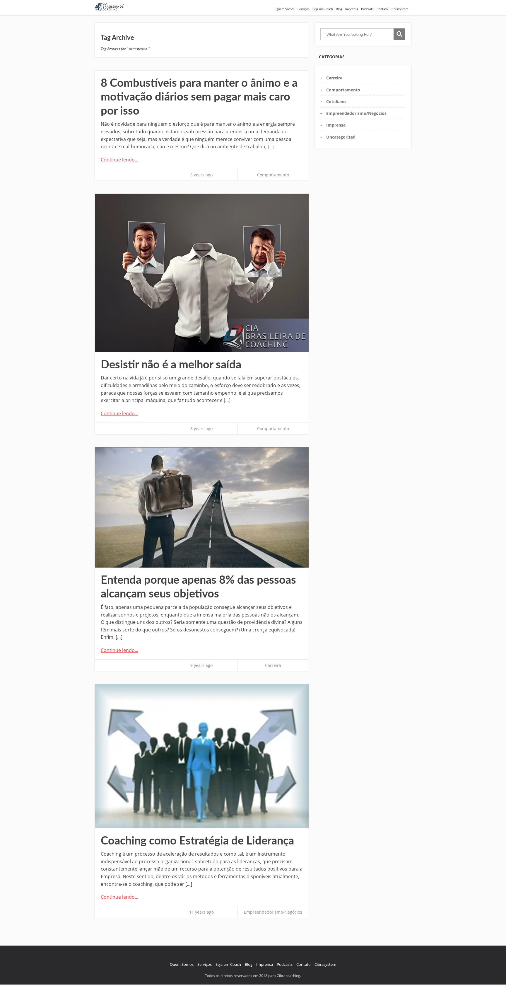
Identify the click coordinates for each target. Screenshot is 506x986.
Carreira (273, 665)
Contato (382, 9)
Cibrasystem (399, 9)
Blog (339, 9)
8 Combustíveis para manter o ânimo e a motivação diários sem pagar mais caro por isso (199, 97)
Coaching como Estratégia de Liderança (197, 841)
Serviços (304, 9)
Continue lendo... (119, 159)
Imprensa (351, 9)
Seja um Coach (322, 9)
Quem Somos (285, 9)
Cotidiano (336, 101)
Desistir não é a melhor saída (171, 364)
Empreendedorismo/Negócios (273, 912)
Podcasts (367, 9)
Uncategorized (340, 137)
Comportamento (273, 175)
